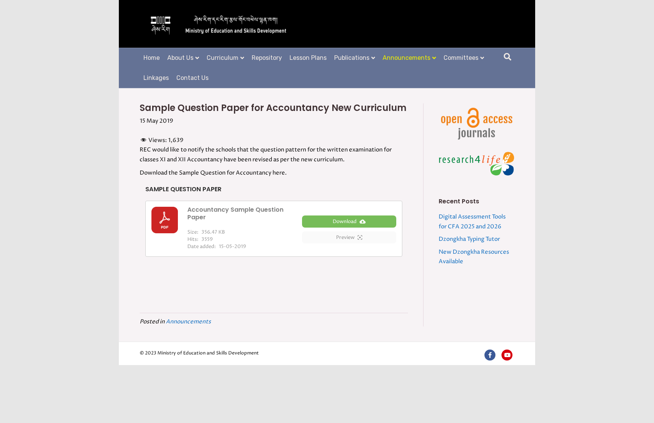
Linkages (156, 77)
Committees (461, 57)
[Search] (507, 57)
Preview (345, 237)
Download (345, 221)
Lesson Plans (308, 57)
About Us (180, 57)
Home (151, 57)
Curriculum (222, 57)
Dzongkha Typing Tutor (469, 239)
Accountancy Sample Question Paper (235, 213)
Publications (351, 57)
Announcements (406, 57)
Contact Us (192, 77)
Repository (267, 57)
